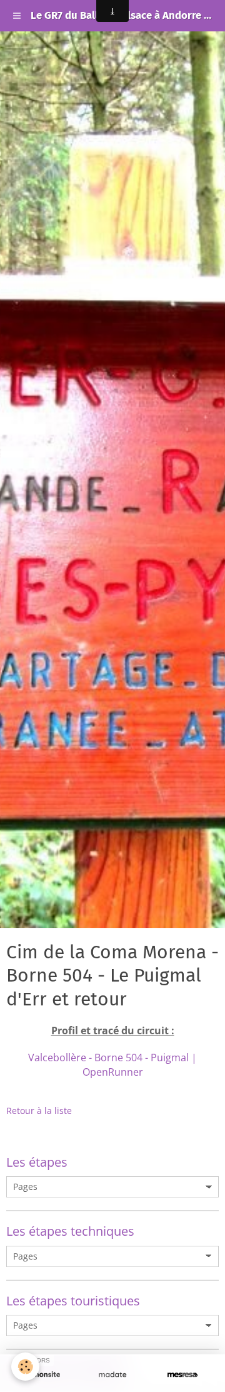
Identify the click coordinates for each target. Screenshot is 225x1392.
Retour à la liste (39, 1110)
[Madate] (112, 1375)
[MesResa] (182, 1375)
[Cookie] (25, 1366)
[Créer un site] (42, 1375)
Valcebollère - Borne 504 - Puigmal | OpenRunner (112, 1065)
